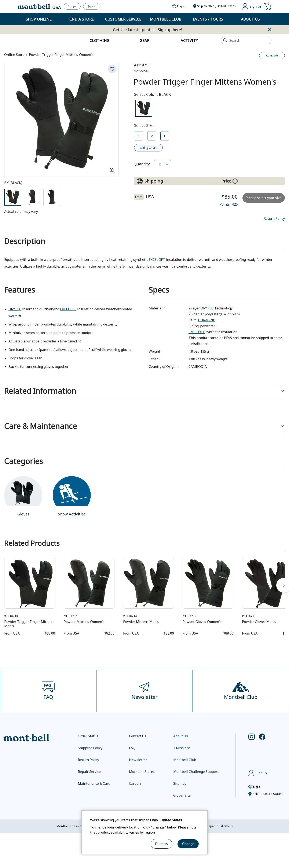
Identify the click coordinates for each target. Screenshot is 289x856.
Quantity (142, 163)
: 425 (229, 204)
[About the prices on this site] (235, 181)
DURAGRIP (206, 320)
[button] (274, 218)
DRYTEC (14, 309)
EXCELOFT (157, 259)
